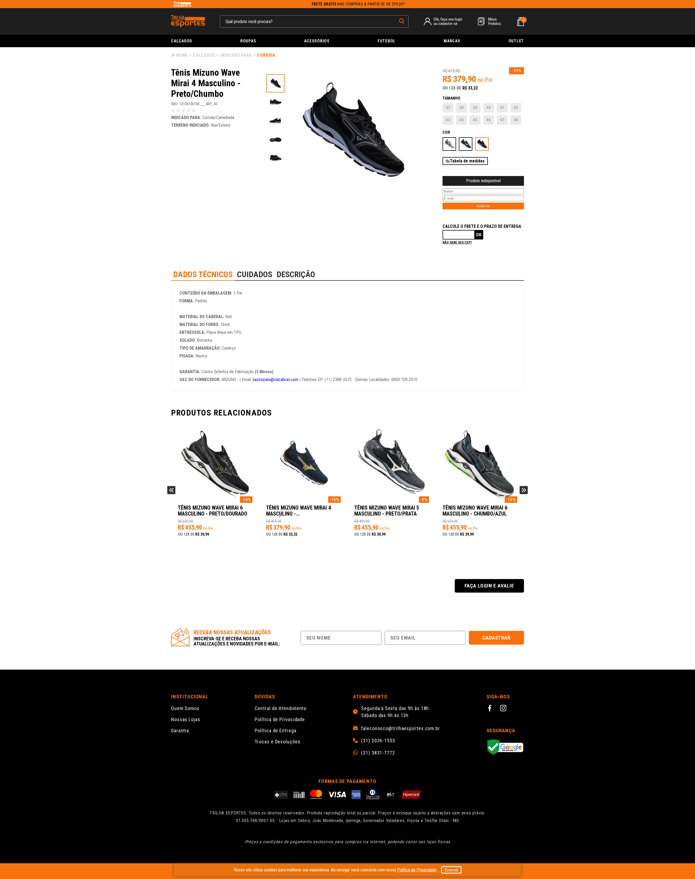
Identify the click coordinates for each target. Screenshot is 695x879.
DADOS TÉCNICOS (203, 274)
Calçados (181, 41)
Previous (171, 490)
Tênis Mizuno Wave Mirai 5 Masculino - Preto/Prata (386, 511)
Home (182, 55)
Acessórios (317, 41)
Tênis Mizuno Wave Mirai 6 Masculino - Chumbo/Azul (475, 511)
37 (448, 107)
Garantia (180, 730)
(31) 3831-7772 (378, 753)
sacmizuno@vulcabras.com (275, 379)
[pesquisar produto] (402, 21)
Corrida (266, 55)
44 (461, 119)
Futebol (387, 41)
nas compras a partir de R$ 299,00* (358, 4)
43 (448, 119)
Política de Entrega (275, 730)
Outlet (516, 41)
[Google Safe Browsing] (505, 747)
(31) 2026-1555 (378, 740)
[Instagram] (504, 709)
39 (475, 107)
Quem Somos (185, 708)
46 (488, 119)
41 (502, 107)
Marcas (452, 41)
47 (502, 119)
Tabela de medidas (467, 161)
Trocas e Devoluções (277, 741)
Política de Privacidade (280, 719)
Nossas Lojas (185, 719)
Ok (479, 234)
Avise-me (483, 206)
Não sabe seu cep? (457, 242)
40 (488, 107)
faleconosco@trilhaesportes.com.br (400, 728)
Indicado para (236, 55)
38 (461, 107)
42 (516, 107)
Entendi (451, 870)
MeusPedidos (494, 21)
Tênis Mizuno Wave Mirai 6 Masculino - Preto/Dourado (212, 511)
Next (524, 490)
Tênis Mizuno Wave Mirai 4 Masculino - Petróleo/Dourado (298, 511)
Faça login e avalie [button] (489, 586)
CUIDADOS (254, 274)
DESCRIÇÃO (296, 274)
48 (516, 119)
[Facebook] (490, 709)
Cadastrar (496, 638)
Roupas (248, 41)
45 (475, 119)
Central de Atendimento (281, 708)
